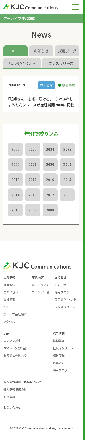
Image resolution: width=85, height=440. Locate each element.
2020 (50, 164)
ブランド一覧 (41, 292)
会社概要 (9, 299)
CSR (6, 333)
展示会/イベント (22, 63)
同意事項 (9, 396)
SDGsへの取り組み (16, 348)
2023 (67, 149)
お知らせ (41, 50)
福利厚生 (59, 355)
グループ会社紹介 (15, 314)
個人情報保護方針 (15, 389)
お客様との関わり (15, 355)
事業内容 (38, 277)
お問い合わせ (12, 407)
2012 (50, 194)
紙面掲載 (68, 85)
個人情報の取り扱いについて (22, 382)
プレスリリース (60, 63)
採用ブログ (67, 50)
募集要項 (59, 363)
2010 (15, 210)
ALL (15, 50)
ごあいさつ (10, 292)
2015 (67, 179)
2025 (33, 149)
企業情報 (9, 277)
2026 (15, 149)
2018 (15, 179)
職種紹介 (59, 340)
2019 (67, 164)
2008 (50, 210)
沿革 (6, 307)
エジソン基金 (12, 340)
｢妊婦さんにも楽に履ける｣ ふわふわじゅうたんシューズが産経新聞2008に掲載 (41, 101)
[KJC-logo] (32, 7)
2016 (50, 179)
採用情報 (59, 333)
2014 (15, 194)
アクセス (9, 321)
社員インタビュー (64, 348)
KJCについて (40, 285)
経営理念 (9, 285)
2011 (67, 194)
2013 (33, 194)
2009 (33, 210)
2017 (33, 179)
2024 (50, 149)
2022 (15, 164)
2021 (33, 164)
